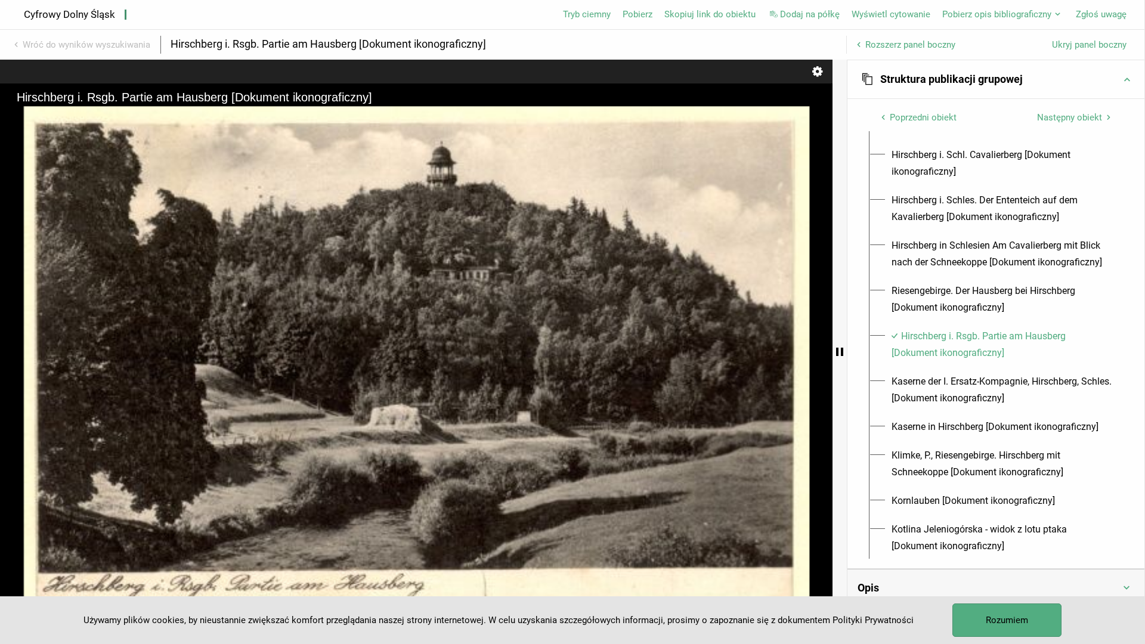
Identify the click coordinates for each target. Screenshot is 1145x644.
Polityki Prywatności (873, 620)
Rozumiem (1007, 620)
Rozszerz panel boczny (910, 44)
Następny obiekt (1069, 117)
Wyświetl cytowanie (891, 14)
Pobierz (637, 14)
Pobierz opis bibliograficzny (996, 14)
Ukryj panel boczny (1089, 44)
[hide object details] (840, 352)
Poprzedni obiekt (923, 117)
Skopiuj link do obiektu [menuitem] (710, 14)
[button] (995, 79)
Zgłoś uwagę (1101, 14)
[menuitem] (1003, 163)
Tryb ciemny (587, 14)
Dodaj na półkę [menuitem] (810, 14)
